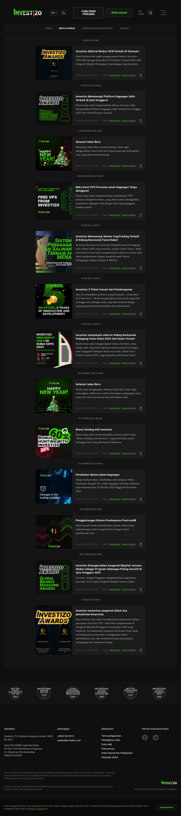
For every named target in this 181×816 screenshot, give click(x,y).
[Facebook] (145, 737)
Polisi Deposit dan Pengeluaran (117, 753)
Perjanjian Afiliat (110, 757)
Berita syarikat (67, 28)
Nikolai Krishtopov (129, 75)
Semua (48, 28)
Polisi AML (107, 744)
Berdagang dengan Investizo (97, 28)
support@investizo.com (69, 740)
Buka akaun (119, 12)
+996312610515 (65, 736)
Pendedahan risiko (111, 740)
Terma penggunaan (111, 735)
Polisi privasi (108, 748)
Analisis (124, 28)
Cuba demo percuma (88, 13)
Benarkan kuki (166, 808)
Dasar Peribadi (36, 809)
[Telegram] (156, 737)
